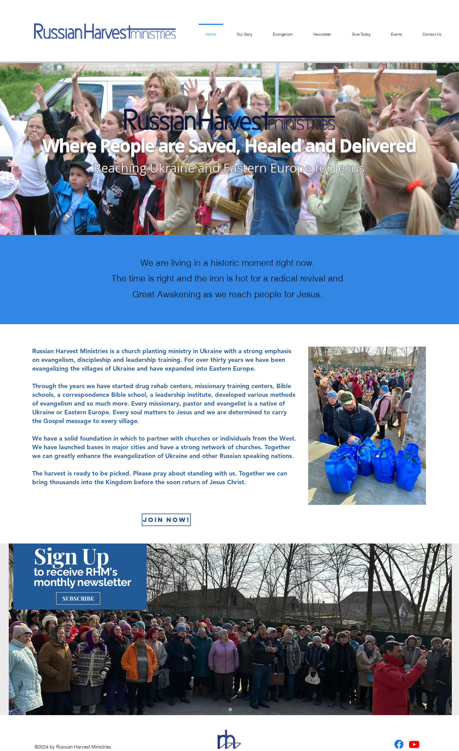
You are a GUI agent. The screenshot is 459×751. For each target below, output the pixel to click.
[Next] (439, 629)
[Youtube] (414, 744)
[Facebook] (399, 744)
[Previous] (21, 629)
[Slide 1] (230, 709)
